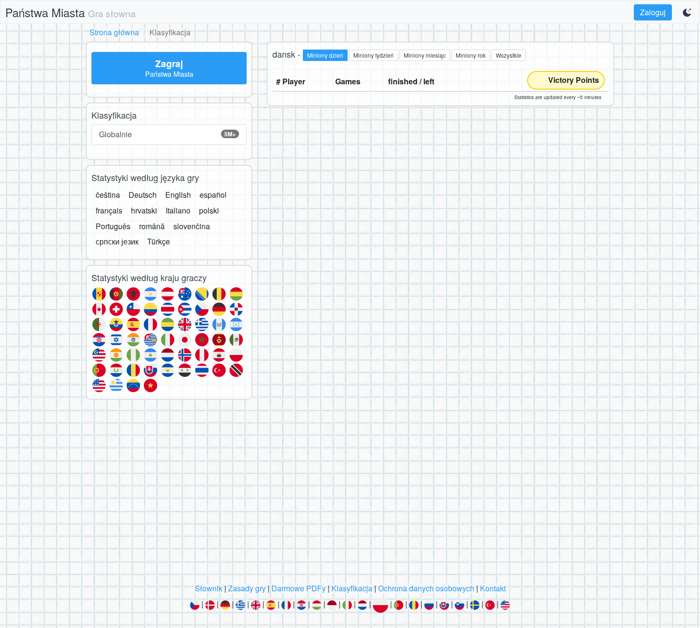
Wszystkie (508, 55)
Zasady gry (247, 588)
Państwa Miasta (70, 12)
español (213, 194)
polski (209, 210)
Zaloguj (653, 12)
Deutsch (143, 194)
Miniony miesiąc (425, 55)
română (152, 226)
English (178, 194)
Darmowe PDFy (298, 588)
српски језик (117, 241)
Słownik (208, 588)
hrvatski (144, 210)
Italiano (178, 210)
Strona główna (114, 32)
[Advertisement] (350, 494)
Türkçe (158, 241)
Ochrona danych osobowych (426, 588)
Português (113, 226)
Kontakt (493, 588)
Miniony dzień (325, 55)
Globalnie (167, 134)
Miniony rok (471, 55)
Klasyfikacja (351, 588)
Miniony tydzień (373, 55)
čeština (108, 194)
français (109, 210)
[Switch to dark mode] (688, 12)
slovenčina (191, 226)
